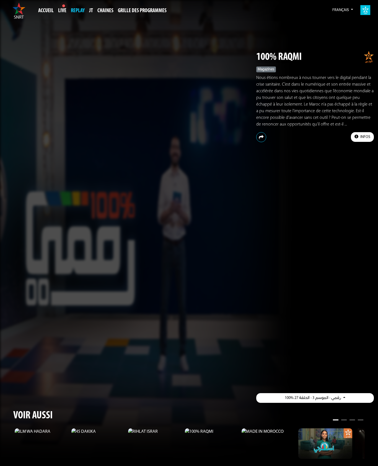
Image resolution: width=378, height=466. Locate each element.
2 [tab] (344, 420)
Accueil (46, 11)
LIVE (62, 11)
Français (341, 10)
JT (91, 11)
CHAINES (105, 11)
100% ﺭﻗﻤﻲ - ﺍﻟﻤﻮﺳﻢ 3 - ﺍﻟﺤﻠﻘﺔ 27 (313, 398)
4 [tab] (360, 420)
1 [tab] (336, 420)
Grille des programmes (142, 11)
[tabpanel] (42, 431)
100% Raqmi (279, 57)
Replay (78, 11)
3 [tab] (352, 420)
